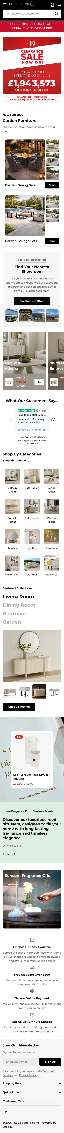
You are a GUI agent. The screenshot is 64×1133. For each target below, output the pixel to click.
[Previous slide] (3, 854)
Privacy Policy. (28, 1075)
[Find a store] (52, 5)
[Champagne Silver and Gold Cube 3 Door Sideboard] (10, 691)
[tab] (18, 597)
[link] (52, 145)
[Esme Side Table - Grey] (25, 691)
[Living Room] (32, 656)
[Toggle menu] (5, 5)
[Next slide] (14, 854)
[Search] (56, 14)
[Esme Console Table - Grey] (54, 691)
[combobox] (32, 14)
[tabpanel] (32, 697)
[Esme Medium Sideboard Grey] (39, 691)
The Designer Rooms (26, 1122)
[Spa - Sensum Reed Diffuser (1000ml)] (32, 752)
